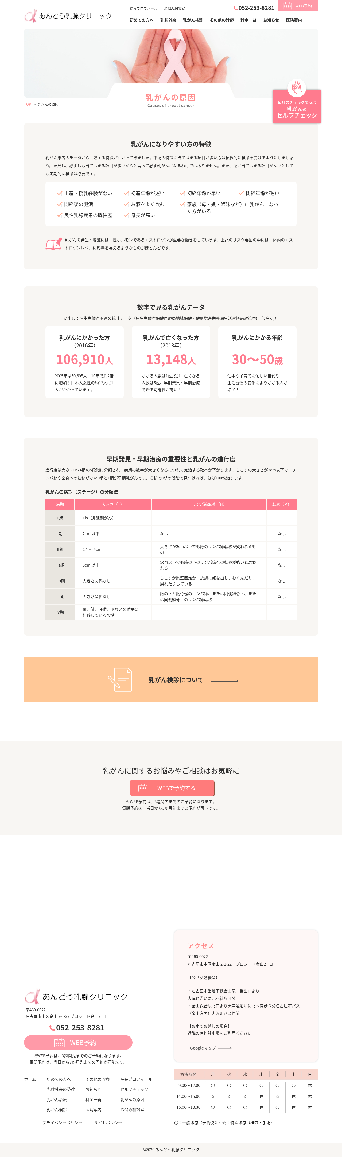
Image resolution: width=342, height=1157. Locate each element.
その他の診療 (222, 20)
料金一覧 (248, 20)
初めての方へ (59, 1079)
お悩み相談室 (174, 8)
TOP (27, 104)
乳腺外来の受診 (61, 1089)
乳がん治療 (57, 1099)
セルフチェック (134, 1089)
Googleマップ (203, 1048)
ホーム (30, 1079)
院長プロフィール (143, 8)
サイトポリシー (108, 1122)
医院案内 (294, 20)
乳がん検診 (193, 20)
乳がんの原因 (132, 1099)
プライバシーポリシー (62, 1122)
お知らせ (271, 20)
